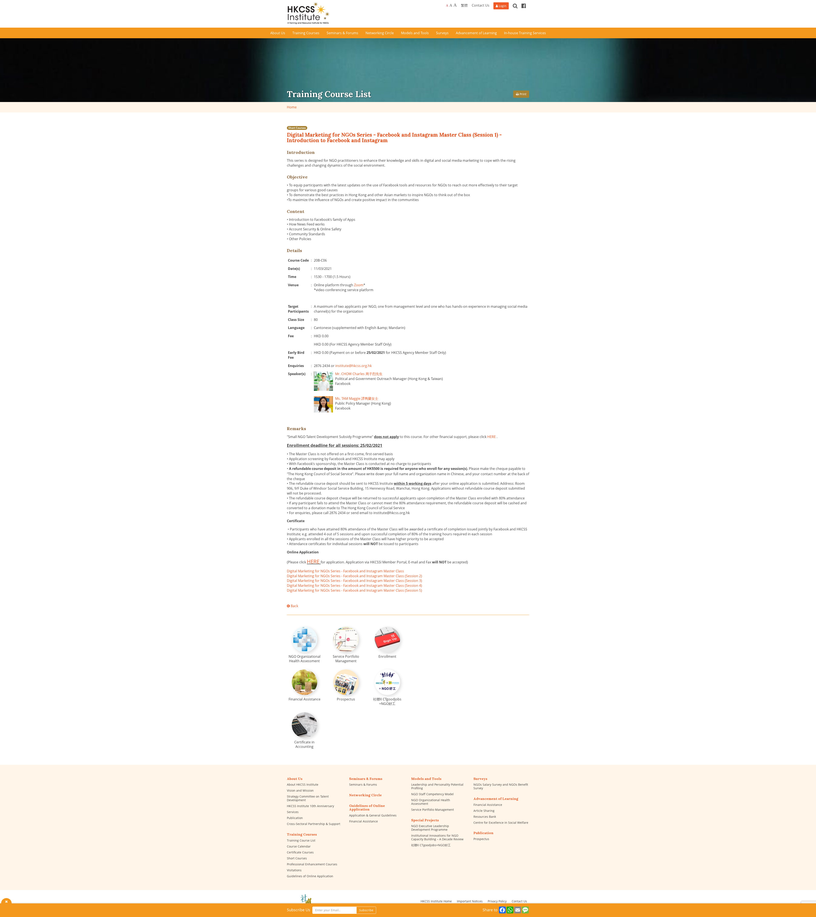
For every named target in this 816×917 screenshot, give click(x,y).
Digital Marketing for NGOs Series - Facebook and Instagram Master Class (345, 571)
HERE (491, 436)
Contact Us (480, 5)
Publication (295, 818)
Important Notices (470, 901)
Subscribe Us (298, 909)
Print (522, 94)
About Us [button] (277, 33)
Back (294, 606)
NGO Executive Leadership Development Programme (430, 828)
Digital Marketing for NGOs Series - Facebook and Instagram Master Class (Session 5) (354, 590)
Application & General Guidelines (373, 815)
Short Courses (297, 128)
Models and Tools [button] (415, 33)
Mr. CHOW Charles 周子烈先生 (358, 373)
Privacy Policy (497, 901)
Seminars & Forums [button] (342, 33)
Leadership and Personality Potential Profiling (437, 786)
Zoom (358, 285)
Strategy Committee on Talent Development (308, 798)
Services (293, 812)
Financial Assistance (363, 821)
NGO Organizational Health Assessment (430, 802)
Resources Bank (484, 817)
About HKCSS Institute (302, 784)
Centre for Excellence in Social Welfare (500, 823)
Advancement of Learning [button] (476, 33)
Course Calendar (299, 846)
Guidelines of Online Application (310, 876)
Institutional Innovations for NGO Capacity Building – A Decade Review (437, 837)
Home (292, 107)
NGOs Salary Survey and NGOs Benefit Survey (500, 786)
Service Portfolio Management (432, 810)
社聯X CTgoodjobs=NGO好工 (431, 845)
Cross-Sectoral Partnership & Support (313, 824)
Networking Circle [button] (380, 33)
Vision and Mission (300, 790)
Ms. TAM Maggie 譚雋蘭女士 (356, 398)
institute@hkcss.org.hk (353, 365)
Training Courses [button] (305, 33)
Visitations (294, 870)
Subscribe (366, 910)
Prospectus (481, 839)
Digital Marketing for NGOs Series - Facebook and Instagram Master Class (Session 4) (354, 585)
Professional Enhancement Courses (312, 864)
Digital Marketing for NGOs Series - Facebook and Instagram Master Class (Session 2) (354, 576)
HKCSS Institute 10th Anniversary (310, 806)
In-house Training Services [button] (525, 33)
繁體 (464, 5)
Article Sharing (483, 811)
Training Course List (301, 840)
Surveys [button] (442, 33)
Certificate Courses (300, 852)
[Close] (6, 901)
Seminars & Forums (363, 784)
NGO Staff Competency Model (432, 794)
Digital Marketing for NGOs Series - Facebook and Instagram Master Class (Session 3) (354, 580)
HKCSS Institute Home (436, 901)
